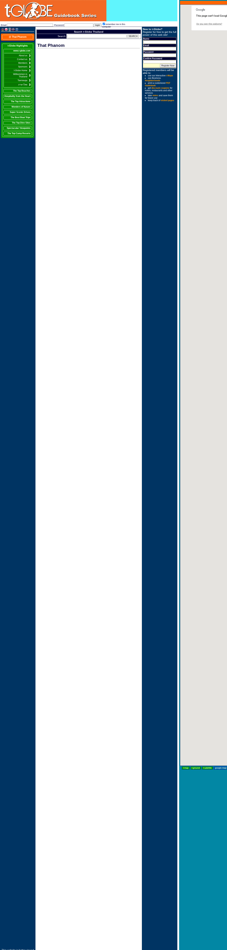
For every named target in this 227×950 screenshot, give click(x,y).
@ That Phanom (18, 36)
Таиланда (22, 80)
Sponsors (22, 66)
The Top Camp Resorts (19, 133)
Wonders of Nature (21, 107)
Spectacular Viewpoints (19, 128)
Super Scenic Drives (20, 112)
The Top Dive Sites (21, 123)
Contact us (22, 59)
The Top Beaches (22, 91)
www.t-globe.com (22, 51)
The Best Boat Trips (21, 117)
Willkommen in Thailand (20, 75)
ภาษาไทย (22, 84)
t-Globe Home (20, 70)
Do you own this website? (209, 24)
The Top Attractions (21, 101)
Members (22, 63)
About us (23, 55)
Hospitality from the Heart (17, 96)
